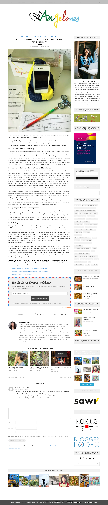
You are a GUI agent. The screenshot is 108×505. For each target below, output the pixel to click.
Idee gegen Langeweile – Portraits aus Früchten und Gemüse (90, 332)
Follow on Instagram (87, 384)
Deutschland (90, 216)
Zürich (87, 264)
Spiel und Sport (93, 256)
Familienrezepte (35, 2)
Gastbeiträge (78, 232)
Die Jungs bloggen (80, 218)
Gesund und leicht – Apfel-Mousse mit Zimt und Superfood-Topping (90, 286)
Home (10, 2)
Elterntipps (78, 221)
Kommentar (19, 314)
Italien (94, 237)
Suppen (77, 259)
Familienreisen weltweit (91, 224)
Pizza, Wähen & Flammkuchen (82, 248)
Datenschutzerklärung (92, 502)
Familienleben (20, 2)
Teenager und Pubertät (87, 259)
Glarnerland (78, 234)
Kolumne (77, 240)
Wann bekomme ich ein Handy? (21, 274)
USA (89, 261)
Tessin (96, 259)
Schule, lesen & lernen (52, 36)
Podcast (79, 2)
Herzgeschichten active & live (83, 237)
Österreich (94, 264)
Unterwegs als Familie (53, 2)
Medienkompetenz (36, 36)
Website (10, 432)
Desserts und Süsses (80, 216)
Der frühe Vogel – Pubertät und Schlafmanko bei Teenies (39, 368)
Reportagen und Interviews (82, 251)
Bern (76, 213)
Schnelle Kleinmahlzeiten (82, 253)
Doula (95, 218)
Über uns (68, 2)
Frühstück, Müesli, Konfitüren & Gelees (85, 229)
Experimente (86, 221)
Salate (93, 251)
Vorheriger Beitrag (16, 377)
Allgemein (77, 205)
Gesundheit (87, 232)
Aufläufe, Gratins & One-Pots (89, 205)
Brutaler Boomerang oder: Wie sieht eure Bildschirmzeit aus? (30, 271)
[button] (78, 361)
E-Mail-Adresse (10, 427)
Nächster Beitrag (63, 377)
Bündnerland (93, 213)
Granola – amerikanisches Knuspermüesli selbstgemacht (90, 295)
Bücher (86, 213)
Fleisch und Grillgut (91, 226)
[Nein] (106, 502)
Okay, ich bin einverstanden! (78, 502)
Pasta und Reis (78, 245)
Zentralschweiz (79, 264)
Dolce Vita (89, 218)
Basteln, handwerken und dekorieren (85, 210)
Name (10, 422)
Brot (81, 213)
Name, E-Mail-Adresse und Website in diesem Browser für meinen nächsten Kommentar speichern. (40, 436)
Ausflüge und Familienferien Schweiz (85, 208)
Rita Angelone (61, 314)
